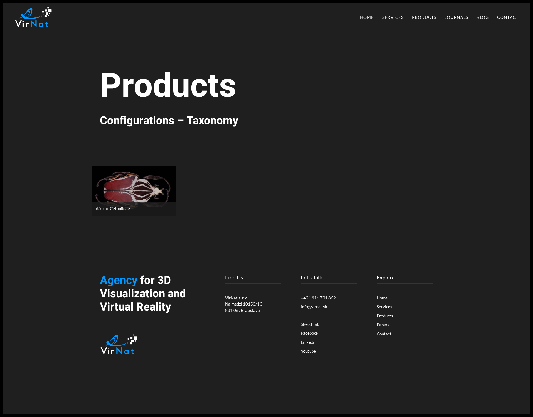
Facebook (309, 332)
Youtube (308, 351)
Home (367, 17)
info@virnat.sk (314, 306)
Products (424, 17)
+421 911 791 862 (318, 297)
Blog (483, 17)
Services (393, 17)
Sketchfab (310, 324)
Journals (456, 17)
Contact (508, 17)
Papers (383, 324)
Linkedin (308, 342)
